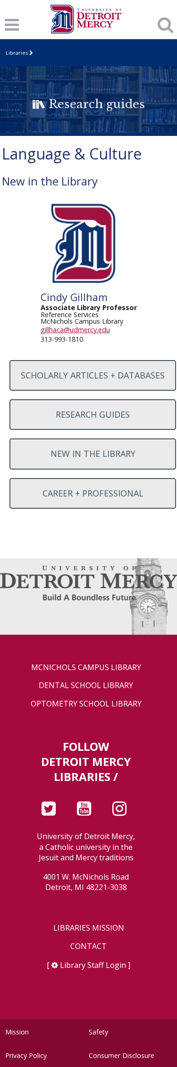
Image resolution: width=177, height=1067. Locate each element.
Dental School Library (86, 685)
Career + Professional (92, 493)
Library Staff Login (93, 965)
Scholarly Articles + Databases (93, 375)
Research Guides (93, 414)
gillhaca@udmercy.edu (75, 329)
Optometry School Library (86, 703)
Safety (98, 1031)
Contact (88, 946)
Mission (17, 1031)
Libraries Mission (88, 928)
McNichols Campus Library (86, 667)
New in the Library (93, 453)
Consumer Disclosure (121, 1055)
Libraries (17, 52)
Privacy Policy (26, 1055)
